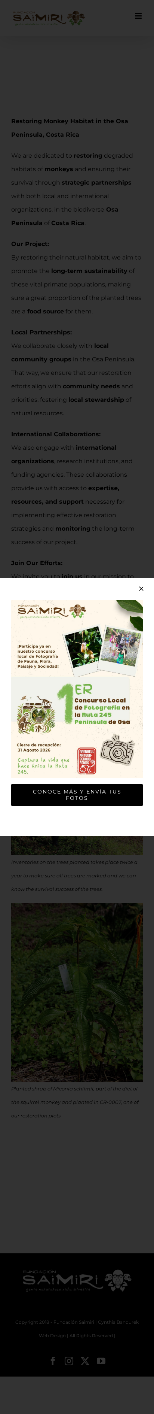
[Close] (141, 588)
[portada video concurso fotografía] (77, 603)
